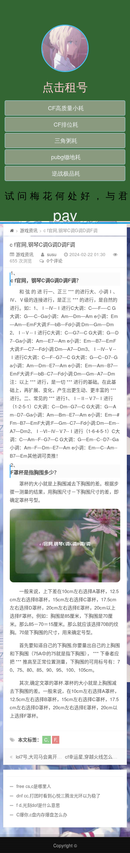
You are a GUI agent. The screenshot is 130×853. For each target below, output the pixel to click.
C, (46, 739)
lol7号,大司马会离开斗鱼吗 (43, 756)
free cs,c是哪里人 (33, 786)
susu (51, 254)
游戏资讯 (29, 230)
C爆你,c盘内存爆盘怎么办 (41, 814)
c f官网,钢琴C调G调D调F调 (42, 244)
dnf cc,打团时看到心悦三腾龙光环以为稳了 (58, 795)
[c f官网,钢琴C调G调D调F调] (65, 545)
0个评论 (54, 260)
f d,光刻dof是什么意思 (38, 805)
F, (55, 739)
